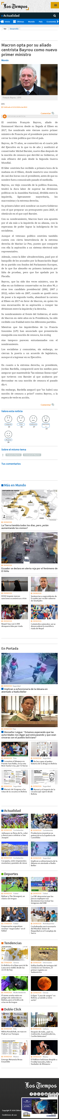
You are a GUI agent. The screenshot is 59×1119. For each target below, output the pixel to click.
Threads (53, 1094)
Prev (1, 22)
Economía (51, 21)
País (41, 21)
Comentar (46, 113)
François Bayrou (13, 455)
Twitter (35, 1094)
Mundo (31, 21)
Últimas (20, 21)
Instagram (42, 1094)
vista (3, 653)
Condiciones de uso (9, 1115)
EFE (3, 104)
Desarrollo (14, 29)
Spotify (57, 1094)
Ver (6, 29)
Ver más (4, 489)
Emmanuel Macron (32, 455)
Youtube (46, 1094)
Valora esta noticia (12, 411)
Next (58, 22)
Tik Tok (50, 1094)
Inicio (7, 21)
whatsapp (38, 1094)
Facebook (31, 1094)
